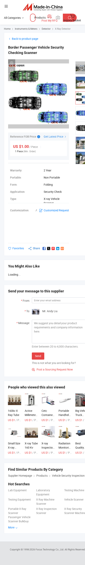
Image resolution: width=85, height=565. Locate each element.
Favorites (18, 248)
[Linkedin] (57, 248)
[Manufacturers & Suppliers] (42, 7)
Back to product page (25, 39)
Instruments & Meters (26, 28)
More (11, 527)
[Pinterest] (53, 248)
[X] (48, 248)
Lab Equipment (17, 490)
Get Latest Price (54, 136)
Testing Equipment (19, 499)
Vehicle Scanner (74, 499)
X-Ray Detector (63, 28)
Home (7, 28)
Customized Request (56, 210)
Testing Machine (74, 490)
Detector (46, 28)
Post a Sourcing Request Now (52, 369)
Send (38, 356)
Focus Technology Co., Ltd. (50, 549)
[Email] (62, 248)
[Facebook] (44, 248)
